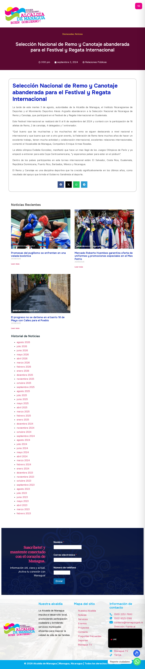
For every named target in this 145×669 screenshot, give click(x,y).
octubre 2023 (24, 480)
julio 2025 (22, 395)
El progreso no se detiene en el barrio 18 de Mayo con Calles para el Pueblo (38, 319)
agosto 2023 (23, 488)
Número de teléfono (65, 567)
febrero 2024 (24, 464)
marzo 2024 (23, 460)
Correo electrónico (65, 555)
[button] (61, 184)
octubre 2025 (24, 383)
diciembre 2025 (25, 374)
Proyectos (83, 627)
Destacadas (68, 34)
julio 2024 (22, 444)
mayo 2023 (23, 501)
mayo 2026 (23, 354)
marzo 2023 (23, 509)
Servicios (83, 619)
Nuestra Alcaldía (87, 610)
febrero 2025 (24, 415)
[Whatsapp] (137, 661)
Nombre (59, 542)
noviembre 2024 (25, 427)
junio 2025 (22, 399)
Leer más (15, 264)
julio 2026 (22, 346)
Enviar (59, 581)
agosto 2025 (23, 391)
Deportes (83, 640)
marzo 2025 (23, 411)
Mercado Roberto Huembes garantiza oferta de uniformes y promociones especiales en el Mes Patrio (104, 256)
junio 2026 (22, 350)
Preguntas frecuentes (89, 636)
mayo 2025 (23, 403)
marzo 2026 (23, 362)
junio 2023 (22, 497)
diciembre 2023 (25, 472)
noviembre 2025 (25, 378)
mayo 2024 (23, 452)
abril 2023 (22, 505)
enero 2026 (23, 370)
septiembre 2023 (26, 484)
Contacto (83, 632)
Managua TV (85, 644)
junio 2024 (22, 448)
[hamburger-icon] (138, 6)
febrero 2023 (24, 513)
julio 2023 (22, 493)
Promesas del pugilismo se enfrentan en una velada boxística (38, 254)
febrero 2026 (24, 366)
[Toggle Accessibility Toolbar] (136, 653)
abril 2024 (22, 456)
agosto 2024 (23, 440)
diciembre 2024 (25, 423)
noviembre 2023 (25, 476)
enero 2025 (23, 419)
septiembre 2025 (26, 387)
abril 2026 (22, 358)
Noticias (79, 34)
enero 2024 (23, 468)
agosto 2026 (23, 342)
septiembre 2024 (26, 436)
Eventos (82, 623)
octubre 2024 (24, 431)
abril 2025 (22, 407)
